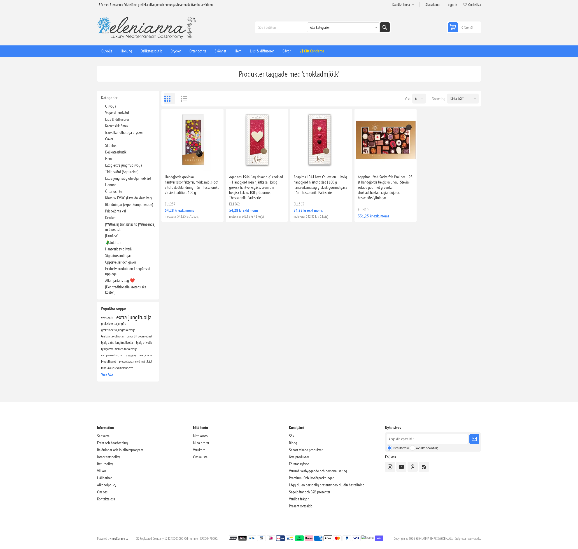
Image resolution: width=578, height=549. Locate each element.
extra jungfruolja (133, 317)
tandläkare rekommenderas (117, 367)
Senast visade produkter (306, 449)
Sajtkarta (103, 435)
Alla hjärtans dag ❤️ (120, 280)
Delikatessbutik (115, 152)
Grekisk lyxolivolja (112, 336)
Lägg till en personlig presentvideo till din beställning (326, 485)
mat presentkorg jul (112, 355)
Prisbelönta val (115, 211)
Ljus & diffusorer (117, 119)
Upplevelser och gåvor (120, 262)
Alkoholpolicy (106, 485)
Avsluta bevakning (427, 447)
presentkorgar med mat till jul (135, 361)
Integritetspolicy (108, 456)
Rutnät (169, 98)
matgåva (131, 355)
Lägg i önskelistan (172, 163)
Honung (111, 184)
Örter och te (113, 191)
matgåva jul (146, 355)
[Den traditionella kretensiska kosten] (125, 289)
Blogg (293, 442)
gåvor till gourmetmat (139, 336)
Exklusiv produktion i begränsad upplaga (127, 271)
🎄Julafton (113, 242)
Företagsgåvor (299, 464)
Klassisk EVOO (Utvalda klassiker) (128, 197)
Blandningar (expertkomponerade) (129, 204)
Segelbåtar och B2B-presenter (309, 492)
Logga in (452, 4)
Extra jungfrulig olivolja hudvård (128, 178)
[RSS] (424, 467)
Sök (385, 27)
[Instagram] (390, 467)
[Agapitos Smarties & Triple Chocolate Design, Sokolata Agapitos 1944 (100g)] (192, 140)
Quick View (182, 163)
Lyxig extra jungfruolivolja (123, 165)
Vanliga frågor (299, 499)
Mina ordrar (201, 442)
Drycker (110, 217)
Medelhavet (108, 361)
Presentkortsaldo (300, 506)
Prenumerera (401, 447)
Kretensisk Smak (116, 125)
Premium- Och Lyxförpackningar (311, 478)
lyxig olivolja (144, 342)
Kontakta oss (106, 499)
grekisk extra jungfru (113, 323)
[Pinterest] (413, 467)
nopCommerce (120, 538)
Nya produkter (299, 456)
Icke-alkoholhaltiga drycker (124, 132)
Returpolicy (105, 464)
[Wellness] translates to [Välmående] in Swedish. (130, 226)
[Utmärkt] (111, 235)
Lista (181, 98)
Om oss (102, 492)
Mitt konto (200, 435)
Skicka (474, 439)
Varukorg (199, 449)
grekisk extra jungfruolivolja (118, 330)
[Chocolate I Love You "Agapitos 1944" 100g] (257, 140)
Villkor (101, 471)
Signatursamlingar (118, 255)
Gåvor (109, 138)
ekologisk (107, 317)
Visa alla (107, 374)
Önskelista (200, 456)
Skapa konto (432, 4)
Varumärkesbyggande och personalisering (318, 471)
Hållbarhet (104, 478)
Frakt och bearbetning (112, 442)
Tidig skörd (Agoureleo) (121, 171)
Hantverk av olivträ (118, 249)
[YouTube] (401, 467)
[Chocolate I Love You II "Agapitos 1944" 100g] (321, 140)
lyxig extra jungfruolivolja (117, 342)
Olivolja (110, 106)
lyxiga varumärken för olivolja (119, 348)
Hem (108, 158)
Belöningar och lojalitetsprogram (120, 449)
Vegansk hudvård (117, 112)
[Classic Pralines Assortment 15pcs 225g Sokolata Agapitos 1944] (385, 140)
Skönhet (111, 145)
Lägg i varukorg (202, 163)
